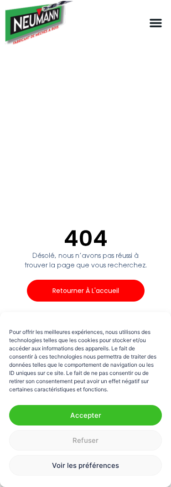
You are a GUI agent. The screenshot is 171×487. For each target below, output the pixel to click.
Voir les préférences (85, 465)
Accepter (85, 415)
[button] (156, 23)
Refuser (85, 440)
